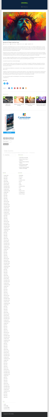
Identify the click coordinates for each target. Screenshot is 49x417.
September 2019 (7, 284)
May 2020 (5, 272)
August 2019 (6, 286)
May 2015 (5, 364)
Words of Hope (22, 193)
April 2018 (5, 310)
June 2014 (5, 378)
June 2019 (5, 289)
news (20, 189)
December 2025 (7, 186)
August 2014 (6, 375)
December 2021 (7, 243)
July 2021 (5, 250)
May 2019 (5, 290)
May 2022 (5, 235)
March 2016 (6, 349)
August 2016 (6, 341)
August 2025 (6, 192)
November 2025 (7, 187)
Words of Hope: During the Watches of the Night (24, 168)
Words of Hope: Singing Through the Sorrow (23, 165)
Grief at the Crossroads (23, 157)
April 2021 (5, 255)
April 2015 (5, 366)
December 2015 (7, 354)
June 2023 (5, 215)
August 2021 (6, 249)
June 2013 (5, 394)
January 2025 (6, 203)
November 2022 (7, 226)
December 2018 (7, 298)
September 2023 (7, 213)
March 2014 (6, 383)
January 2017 (6, 334)
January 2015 (6, 369)
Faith (20, 183)
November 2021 (7, 244)
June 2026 (5, 176)
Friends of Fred (22, 186)
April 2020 (5, 274)
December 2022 (7, 224)
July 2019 (5, 287)
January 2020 (6, 278)
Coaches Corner (22, 180)
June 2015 (5, 363)
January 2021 (6, 260)
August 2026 (6, 175)
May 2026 (5, 178)
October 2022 (6, 227)
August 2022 (6, 230)
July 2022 (5, 232)
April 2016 (5, 347)
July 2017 (5, 324)
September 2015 (7, 358)
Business (21, 176)
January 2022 (6, 241)
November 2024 (7, 206)
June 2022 (5, 233)
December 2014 (7, 371)
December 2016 (7, 335)
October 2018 (6, 301)
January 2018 (6, 315)
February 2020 (6, 277)
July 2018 (5, 306)
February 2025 (6, 201)
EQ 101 (20, 181)
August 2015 (6, 360)
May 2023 (5, 217)
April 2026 (5, 180)
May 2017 (5, 327)
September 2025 (7, 190)
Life (19, 187)
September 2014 (7, 374)
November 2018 (7, 300)
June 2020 (5, 270)
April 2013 (5, 397)
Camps (20, 178)
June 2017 (5, 326)
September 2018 (7, 303)
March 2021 (6, 257)
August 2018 (6, 304)
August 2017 (6, 323)
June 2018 (5, 307)
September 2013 (7, 391)
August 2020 (6, 267)
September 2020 (7, 266)
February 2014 (6, 384)
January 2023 (6, 223)
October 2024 (6, 207)
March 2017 (6, 331)
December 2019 (7, 280)
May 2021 (5, 253)
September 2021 (7, 247)
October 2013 (6, 389)
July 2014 (5, 377)
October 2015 (6, 357)
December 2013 (7, 386)
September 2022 (7, 229)
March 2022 (6, 238)
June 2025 (5, 195)
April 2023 (5, 218)
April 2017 (5, 329)
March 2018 (6, 312)
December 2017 (7, 317)
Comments (6, 407)
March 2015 (6, 367)
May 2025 (5, 196)
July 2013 (5, 392)
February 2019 (6, 295)
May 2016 (5, 346)
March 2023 (6, 220)
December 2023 (7, 209)
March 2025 (6, 200)
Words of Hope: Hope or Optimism (23, 159)
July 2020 (5, 269)
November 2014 (7, 372)
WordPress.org (6, 408)
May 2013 (5, 395)
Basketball (21, 175)
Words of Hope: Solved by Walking (24, 162)
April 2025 (5, 198)
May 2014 (5, 380)
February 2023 (6, 221)
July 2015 (5, 361)
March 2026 (6, 181)
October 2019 (6, 283)
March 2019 (6, 294)
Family (20, 184)
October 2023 (6, 212)
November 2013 (7, 388)
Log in (5, 404)
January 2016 (6, 352)
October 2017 (6, 320)
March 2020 (6, 275)
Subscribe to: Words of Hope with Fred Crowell (8, 138)
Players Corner (22, 190)
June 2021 (5, 252)
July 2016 (5, 343)
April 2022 (5, 237)
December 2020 (7, 261)
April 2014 (5, 381)
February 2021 (6, 258)
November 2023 (7, 210)
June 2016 (5, 344)
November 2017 (7, 318)
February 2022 (6, 240)
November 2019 (7, 281)
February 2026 (6, 183)
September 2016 (7, 340)
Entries (6, 405)
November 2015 (7, 355)
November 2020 (7, 263)
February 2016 (6, 351)
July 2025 (5, 193)
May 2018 (5, 309)
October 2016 (6, 338)
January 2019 (6, 297)
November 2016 (7, 337)
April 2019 (5, 292)
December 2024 (7, 204)
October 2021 (6, 246)
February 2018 (6, 314)
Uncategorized (21, 192)
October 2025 (6, 189)
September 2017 (7, 321)
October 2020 (6, 264)
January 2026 (6, 184)
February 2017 (6, 332)
